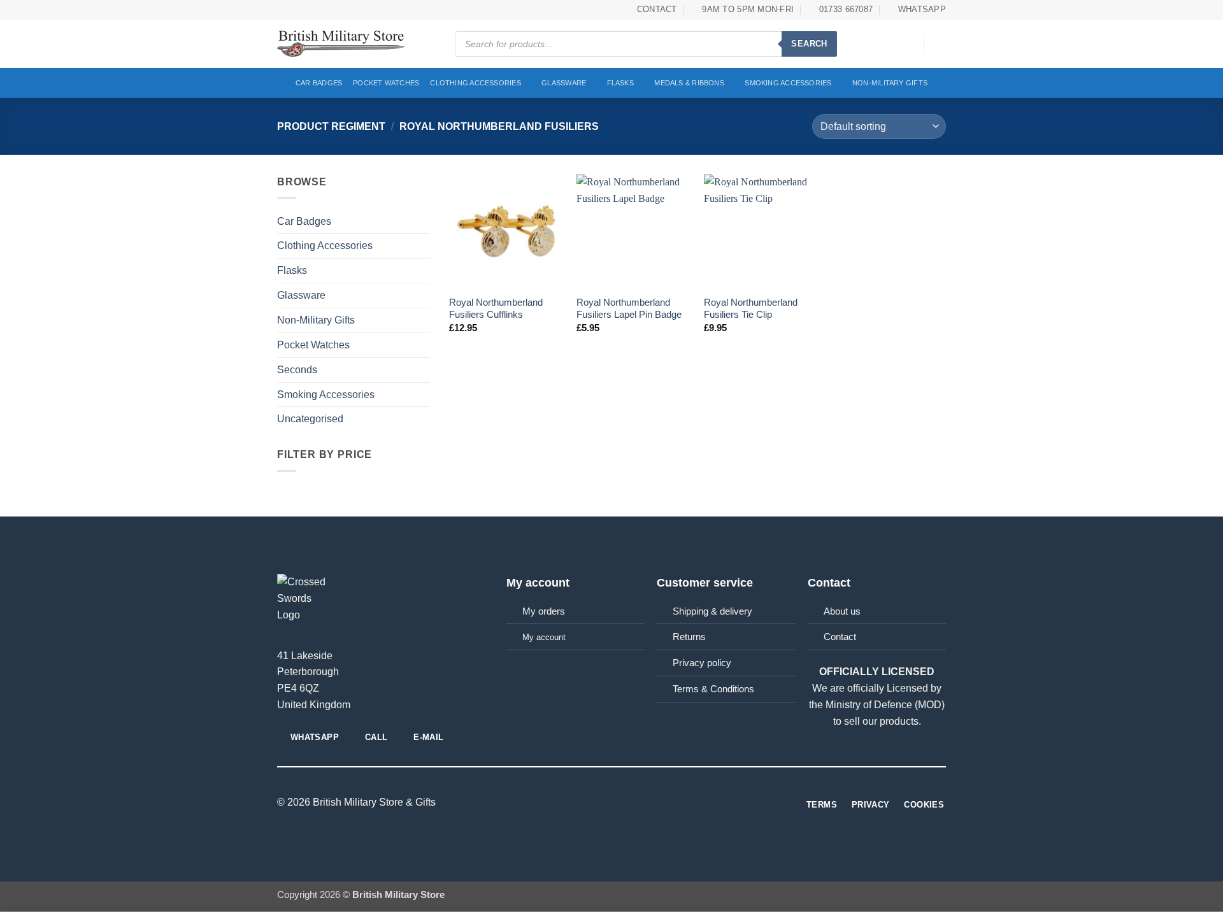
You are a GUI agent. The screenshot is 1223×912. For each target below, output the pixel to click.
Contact (840, 637)
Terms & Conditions (713, 689)
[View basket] (939, 44)
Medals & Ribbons (689, 83)
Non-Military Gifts (889, 83)
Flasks (620, 83)
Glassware (563, 83)
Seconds (297, 369)
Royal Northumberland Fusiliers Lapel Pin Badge (629, 308)
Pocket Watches (386, 83)
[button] (907, 44)
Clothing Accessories (475, 83)
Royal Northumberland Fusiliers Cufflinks (496, 308)
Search (809, 43)
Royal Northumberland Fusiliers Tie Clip (750, 308)
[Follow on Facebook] (611, 802)
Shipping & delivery (712, 611)
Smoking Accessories (788, 83)
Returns (689, 637)
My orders (543, 611)
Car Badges (319, 83)
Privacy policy (702, 663)
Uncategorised (310, 418)
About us (842, 611)
